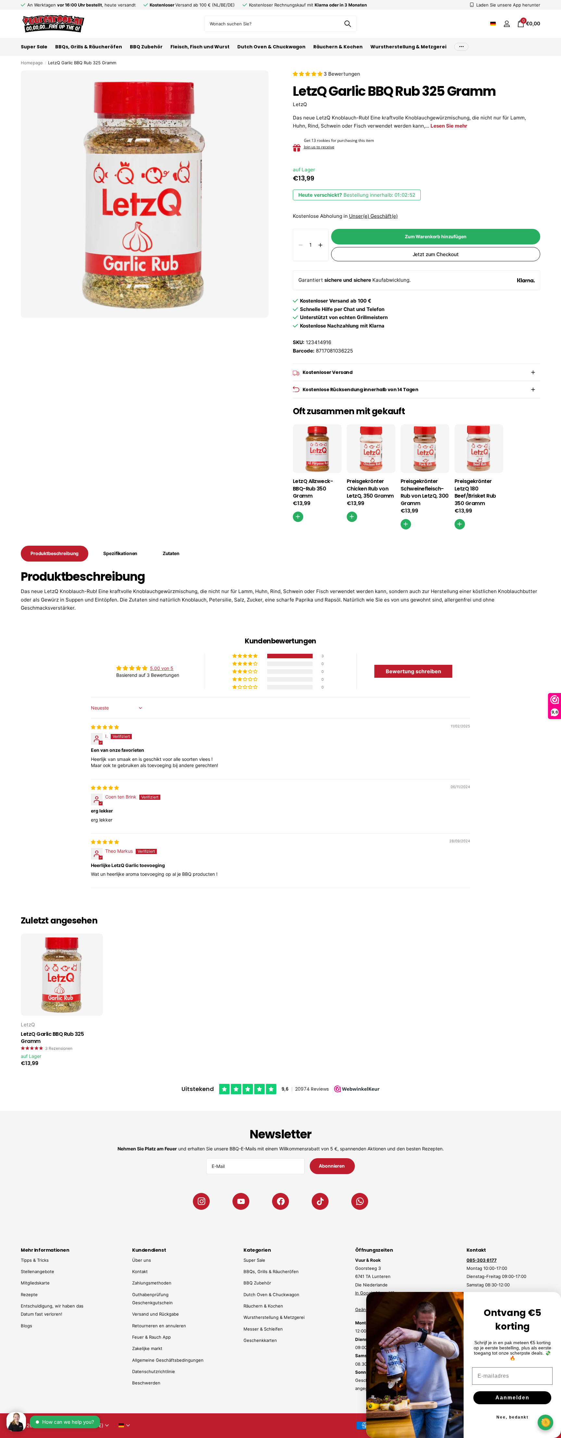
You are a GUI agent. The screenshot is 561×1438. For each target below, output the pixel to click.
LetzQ (300, 104)
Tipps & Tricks (35, 1260)
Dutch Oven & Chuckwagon (271, 46)
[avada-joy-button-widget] (545, 1422)
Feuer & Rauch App (151, 1337)
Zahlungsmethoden (151, 1282)
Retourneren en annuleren (159, 1325)
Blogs (26, 1325)
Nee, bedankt (512, 1417)
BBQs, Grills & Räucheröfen (88, 46)
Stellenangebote (37, 1271)
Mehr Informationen (45, 1250)
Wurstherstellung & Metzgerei (408, 46)
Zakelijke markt (147, 1348)
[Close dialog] (552, 1301)
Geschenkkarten (260, 1340)
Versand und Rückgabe (155, 1314)
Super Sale (34, 46)
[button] (308, 74)
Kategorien (257, 1250)
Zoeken (347, 24)
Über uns (141, 1260)
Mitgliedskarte (35, 1282)
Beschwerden (146, 1382)
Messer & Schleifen (263, 1329)
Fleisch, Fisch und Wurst (200, 46)
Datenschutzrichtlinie (153, 1371)
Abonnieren (332, 1166)
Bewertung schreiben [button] (413, 671)
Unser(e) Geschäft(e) (373, 216)
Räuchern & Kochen (338, 46)
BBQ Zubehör (146, 46)
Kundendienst (149, 1250)
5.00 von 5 (161, 668)
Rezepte (29, 1294)
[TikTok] (320, 1201)
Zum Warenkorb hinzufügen (436, 236)
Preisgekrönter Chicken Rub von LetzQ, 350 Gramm (370, 489)
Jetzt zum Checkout (436, 254)
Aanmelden (512, 1397)
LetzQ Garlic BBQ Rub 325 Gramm (52, 1038)
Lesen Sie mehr (448, 126)
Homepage (32, 62)
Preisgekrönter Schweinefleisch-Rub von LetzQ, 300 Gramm (425, 492)
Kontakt (140, 1271)
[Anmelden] (507, 24)
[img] (105, 727)
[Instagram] (201, 1201)
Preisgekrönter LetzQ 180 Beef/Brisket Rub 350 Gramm (475, 492)
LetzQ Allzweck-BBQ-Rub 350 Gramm (313, 489)
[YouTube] (240, 1201)
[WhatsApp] (359, 1201)
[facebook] (280, 1201)
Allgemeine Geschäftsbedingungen (168, 1360)
